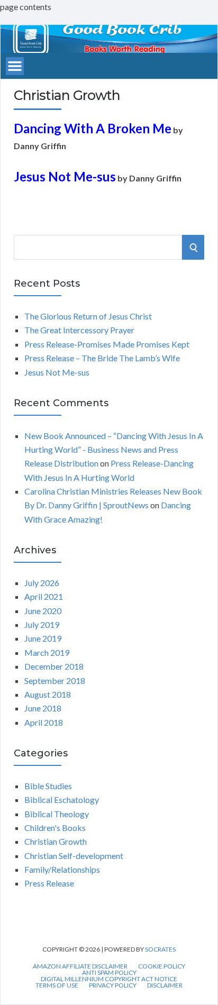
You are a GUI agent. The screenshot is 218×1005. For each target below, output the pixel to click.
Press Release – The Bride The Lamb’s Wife (102, 358)
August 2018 (47, 694)
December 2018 (54, 666)
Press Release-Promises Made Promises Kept (106, 344)
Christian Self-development (73, 856)
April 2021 (43, 596)
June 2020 (42, 611)
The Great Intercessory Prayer (79, 330)
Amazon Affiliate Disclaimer (80, 966)
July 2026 (41, 583)
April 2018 (43, 722)
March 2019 (46, 652)
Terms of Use (56, 985)
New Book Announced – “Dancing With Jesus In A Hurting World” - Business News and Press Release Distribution (113, 450)
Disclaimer (165, 985)
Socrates (160, 949)
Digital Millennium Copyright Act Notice (109, 979)
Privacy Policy (113, 985)
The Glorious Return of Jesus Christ (88, 316)
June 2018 (42, 708)
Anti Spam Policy (109, 973)
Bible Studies (48, 786)
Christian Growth (55, 841)
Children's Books (55, 828)
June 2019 (42, 638)
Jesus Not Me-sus (56, 372)
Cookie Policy (161, 966)
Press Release (49, 883)
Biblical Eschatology (61, 799)
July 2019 (41, 624)
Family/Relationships (62, 869)
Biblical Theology (56, 814)
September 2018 (54, 680)
